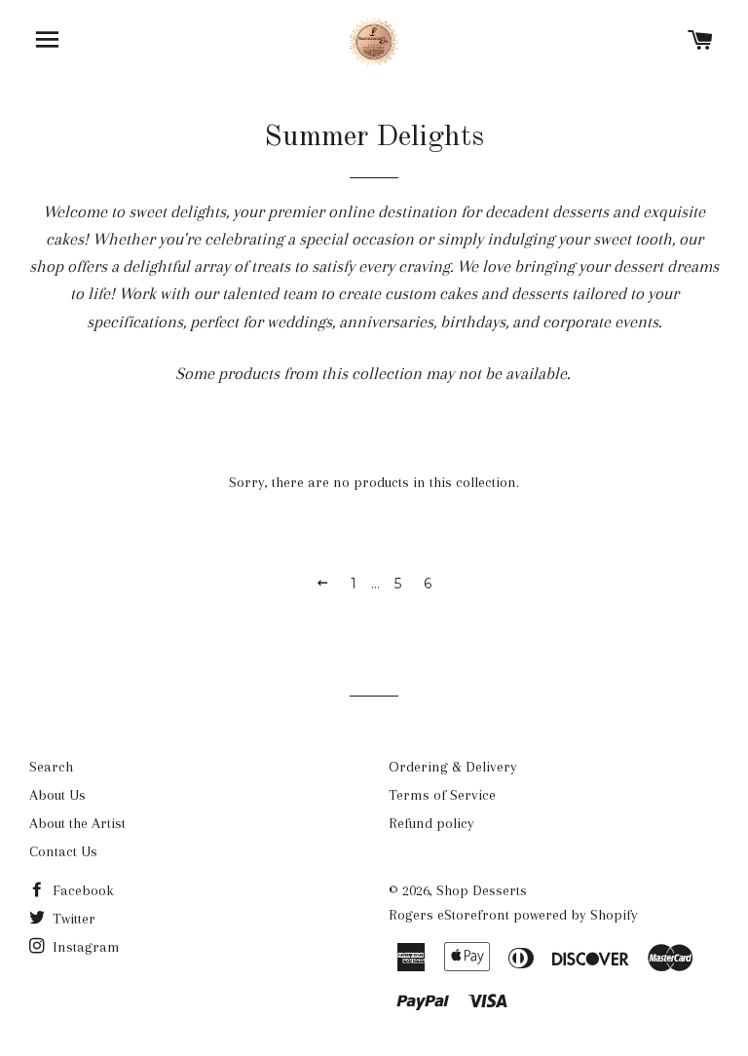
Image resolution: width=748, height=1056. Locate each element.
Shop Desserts (481, 890)
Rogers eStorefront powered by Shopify (513, 915)
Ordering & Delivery (453, 766)
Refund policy (431, 823)
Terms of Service (442, 795)
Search (51, 766)
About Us (57, 795)
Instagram (84, 947)
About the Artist (77, 823)
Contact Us (63, 851)
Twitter (72, 918)
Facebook (81, 890)
